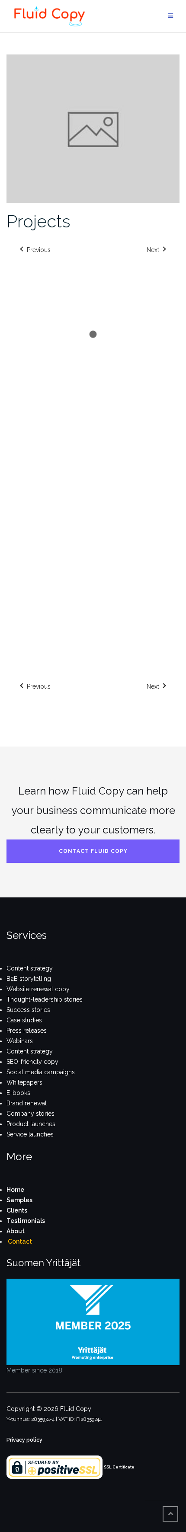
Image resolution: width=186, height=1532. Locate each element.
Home (15, 1189)
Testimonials (25, 1220)
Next (153, 686)
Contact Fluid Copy (93, 851)
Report (169, 448)
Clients (16, 1210)
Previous (39, 686)
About (15, 1231)
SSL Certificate (119, 1467)
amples (21, 1200)
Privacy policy (24, 1440)
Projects (38, 221)
